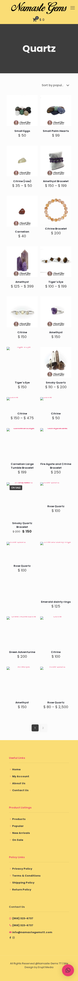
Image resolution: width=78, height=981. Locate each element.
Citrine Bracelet (56, 229)
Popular (18, 826)
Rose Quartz (55, 506)
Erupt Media (45, 967)
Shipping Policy (23, 882)
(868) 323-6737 (22, 918)
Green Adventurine (22, 652)
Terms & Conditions (26, 876)
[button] (68, 970)
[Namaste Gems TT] (39, 8)
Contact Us (20, 790)
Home (16, 769)
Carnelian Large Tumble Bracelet (22, 466)
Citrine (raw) (22, 181)
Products (19, 819)
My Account (20, 776)
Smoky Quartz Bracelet (22, 525)
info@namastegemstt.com (32, 932)
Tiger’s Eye (55, 282)
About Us (18, 783)
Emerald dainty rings (56, 602)
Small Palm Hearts (56, 131)
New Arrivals (21, 833)
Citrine (22, 332)
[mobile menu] (72, 8)
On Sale (17, 840)
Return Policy (21, 889)
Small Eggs (22, 131)
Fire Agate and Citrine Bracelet (55, 466)
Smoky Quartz (56, 382)
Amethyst (22, 282)
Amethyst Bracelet (56, 181)
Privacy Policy (22, 869)
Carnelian (22, 232)
